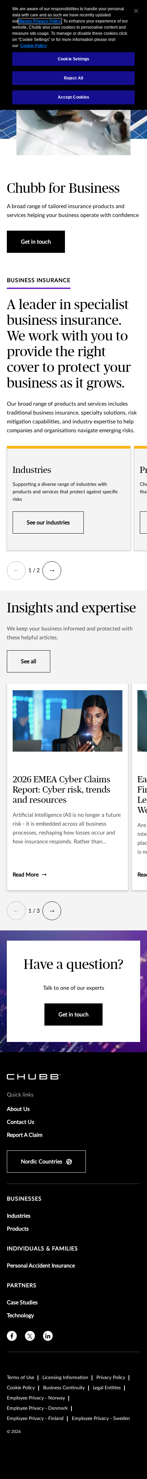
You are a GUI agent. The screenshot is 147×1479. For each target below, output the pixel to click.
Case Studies (22, 1302)
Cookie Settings (73, 59)
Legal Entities (107, 1388)
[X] (30, 1336)
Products (18, 1229)
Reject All (73, 78)
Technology (20, 1315)
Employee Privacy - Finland (35, 1418)
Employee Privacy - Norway (36, 1398)
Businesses (24, 1199)
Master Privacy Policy (39, 21)
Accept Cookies (74, 97)
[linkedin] (48, 1336)
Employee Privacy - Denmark (37, 1408)
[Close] (136, 10)
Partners (22, 1285)
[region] (73, 55)
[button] (16, 570)
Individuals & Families (42, 1248)
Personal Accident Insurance (41, 1265)
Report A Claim (24, 1135)
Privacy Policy (110, 1377)
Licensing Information (65, 1377)
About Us (18, 1109)
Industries (18, 1216)
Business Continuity (64, 1388)
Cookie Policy (21, 1388)
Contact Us (20, 1122)
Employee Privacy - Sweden (101, 1418)
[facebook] (12, 1336)
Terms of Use (20, 1377)
